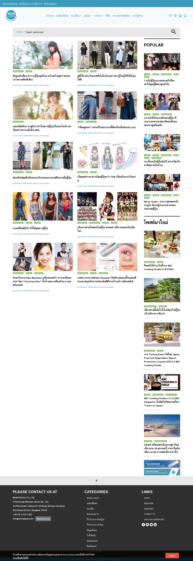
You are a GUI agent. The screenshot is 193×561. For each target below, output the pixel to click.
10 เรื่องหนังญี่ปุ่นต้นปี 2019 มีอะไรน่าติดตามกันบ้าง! (162, 163)
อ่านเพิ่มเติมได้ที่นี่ (20, 557)
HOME (19, 32)
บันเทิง (105, 223)
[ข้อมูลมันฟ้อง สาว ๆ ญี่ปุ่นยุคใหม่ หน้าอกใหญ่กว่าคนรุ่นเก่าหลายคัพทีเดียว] (43, 55)
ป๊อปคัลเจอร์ (82, 223)
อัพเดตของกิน (149, 262)
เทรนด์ (29, 71)
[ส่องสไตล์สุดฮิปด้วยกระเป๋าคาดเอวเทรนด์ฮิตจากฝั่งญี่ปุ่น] (43, 156)
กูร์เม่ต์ (160, 262)
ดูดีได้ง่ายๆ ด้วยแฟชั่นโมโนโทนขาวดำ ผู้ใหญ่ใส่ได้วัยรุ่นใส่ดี (106, 77)
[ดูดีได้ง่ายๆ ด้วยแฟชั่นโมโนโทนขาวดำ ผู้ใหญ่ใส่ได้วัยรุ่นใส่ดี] (107, 55)
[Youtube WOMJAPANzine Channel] (185, 15)
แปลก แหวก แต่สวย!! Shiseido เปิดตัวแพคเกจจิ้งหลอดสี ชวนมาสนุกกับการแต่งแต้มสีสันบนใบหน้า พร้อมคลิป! (106, 279)
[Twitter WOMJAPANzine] (180, 15)
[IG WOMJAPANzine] (175, 15)
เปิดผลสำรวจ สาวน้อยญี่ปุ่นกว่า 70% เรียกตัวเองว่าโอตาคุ (106, 178)
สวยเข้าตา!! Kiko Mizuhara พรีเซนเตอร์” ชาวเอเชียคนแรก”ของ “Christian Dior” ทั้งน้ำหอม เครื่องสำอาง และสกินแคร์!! (42, 281)
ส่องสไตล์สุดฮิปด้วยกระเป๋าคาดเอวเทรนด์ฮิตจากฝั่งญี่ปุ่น (42, 177)
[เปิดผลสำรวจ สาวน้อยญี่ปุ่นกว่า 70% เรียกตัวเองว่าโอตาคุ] (107, 156)
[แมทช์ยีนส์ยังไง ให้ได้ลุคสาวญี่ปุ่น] (43, 206)
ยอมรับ (172, 555)
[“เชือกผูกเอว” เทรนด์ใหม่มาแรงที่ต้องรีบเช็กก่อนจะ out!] (107, 105)
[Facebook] (143, 524)
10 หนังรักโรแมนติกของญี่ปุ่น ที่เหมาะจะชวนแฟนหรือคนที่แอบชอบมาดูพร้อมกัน (160, 121)
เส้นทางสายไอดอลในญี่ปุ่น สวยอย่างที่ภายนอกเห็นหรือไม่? (106, 229)
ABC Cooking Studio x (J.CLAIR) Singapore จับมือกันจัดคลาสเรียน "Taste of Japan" (161, 402)
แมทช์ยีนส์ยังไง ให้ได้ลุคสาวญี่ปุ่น (30, 228)
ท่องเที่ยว (163, 306)
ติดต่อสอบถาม (43, 518)
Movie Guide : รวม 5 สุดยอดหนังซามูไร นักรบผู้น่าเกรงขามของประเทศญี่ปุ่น (161, 205)
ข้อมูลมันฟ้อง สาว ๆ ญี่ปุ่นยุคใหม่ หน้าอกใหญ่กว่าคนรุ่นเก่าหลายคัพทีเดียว (41, 77)
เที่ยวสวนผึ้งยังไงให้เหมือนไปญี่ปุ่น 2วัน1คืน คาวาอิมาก (162, 311)
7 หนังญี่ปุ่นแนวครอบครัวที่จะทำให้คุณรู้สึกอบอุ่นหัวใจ (159, 82)
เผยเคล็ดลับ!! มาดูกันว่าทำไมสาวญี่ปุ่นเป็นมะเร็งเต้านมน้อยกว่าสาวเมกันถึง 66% (42, 128)
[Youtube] (155, 524)
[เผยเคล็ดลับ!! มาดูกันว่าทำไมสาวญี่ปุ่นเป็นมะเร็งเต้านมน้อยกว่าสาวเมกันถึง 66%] (43, 105)
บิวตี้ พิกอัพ (38, 273)
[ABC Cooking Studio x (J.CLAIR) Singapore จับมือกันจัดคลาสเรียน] (162, 382)
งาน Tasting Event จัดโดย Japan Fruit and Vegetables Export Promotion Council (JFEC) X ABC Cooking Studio (162, 360)
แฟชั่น (93, 71)
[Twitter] (151, 524)
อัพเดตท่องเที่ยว (150, 306)
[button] (174, 31)
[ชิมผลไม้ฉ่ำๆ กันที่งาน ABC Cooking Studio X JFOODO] (162, 244)
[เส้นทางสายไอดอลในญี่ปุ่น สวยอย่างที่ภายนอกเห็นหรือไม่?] (107, 206)
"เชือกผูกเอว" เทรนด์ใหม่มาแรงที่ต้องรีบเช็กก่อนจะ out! (106, 127)
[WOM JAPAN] (11, 15)
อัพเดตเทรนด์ (18, 71)
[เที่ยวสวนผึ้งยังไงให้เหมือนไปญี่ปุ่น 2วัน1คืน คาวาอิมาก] (162, 290)
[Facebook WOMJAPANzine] (170, 15)
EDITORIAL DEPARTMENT (24, 85)
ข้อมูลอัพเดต (166, 74)
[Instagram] (147, 524)
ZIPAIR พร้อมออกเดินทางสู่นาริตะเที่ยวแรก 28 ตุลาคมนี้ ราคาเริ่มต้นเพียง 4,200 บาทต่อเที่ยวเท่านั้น (162, 448)
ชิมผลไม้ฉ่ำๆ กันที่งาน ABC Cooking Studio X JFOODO (159, 267)
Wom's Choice (171, 395)
